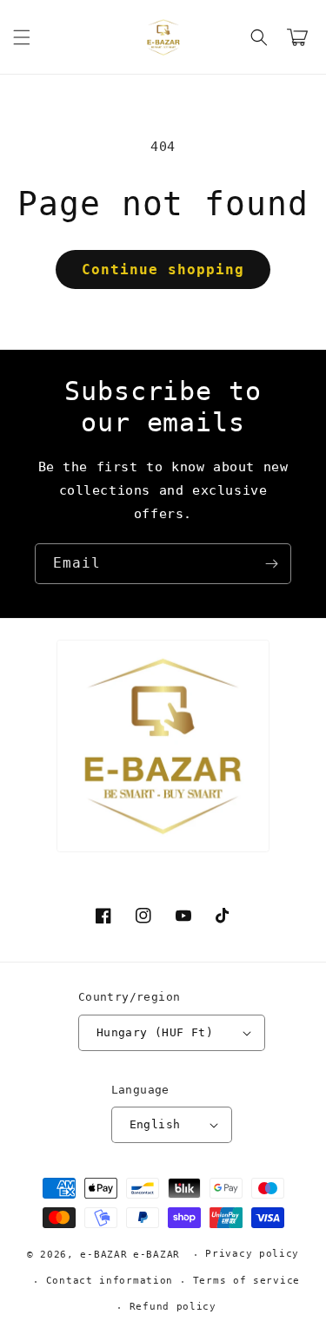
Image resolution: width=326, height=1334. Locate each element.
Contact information (109, 1280)
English (155, 1124)
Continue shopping (163, 269)
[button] (22, 37)
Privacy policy (252, 1253)
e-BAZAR (103, 1254)
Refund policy (173, 1306)
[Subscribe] (271, 563)
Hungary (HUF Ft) (154, 1032)
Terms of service (246, 1280)
